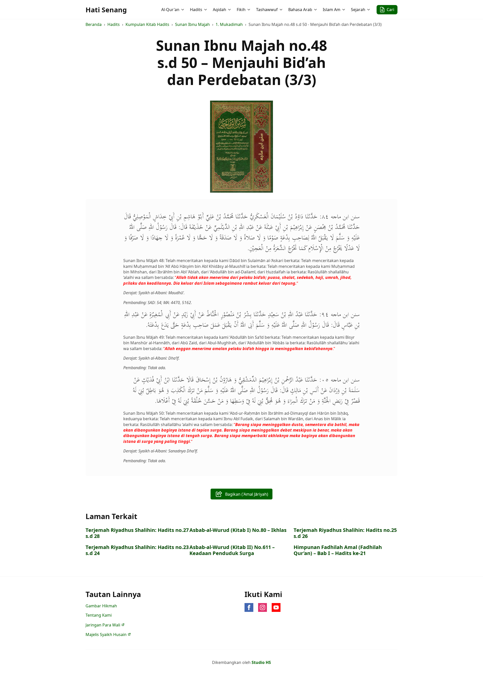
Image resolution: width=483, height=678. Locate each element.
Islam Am (331, 9)
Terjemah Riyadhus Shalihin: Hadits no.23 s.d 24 (137, 550)
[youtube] (276, 607)
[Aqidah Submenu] (230, 9)
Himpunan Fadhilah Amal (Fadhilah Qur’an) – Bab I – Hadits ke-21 (338, 550)
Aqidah (219, 9)
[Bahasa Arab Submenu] (316, 9)
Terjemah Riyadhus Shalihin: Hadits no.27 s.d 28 (137, 533)
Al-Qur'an (170, 9)
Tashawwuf (267, 9)
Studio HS (261, 662)
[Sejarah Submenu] (369, 9)
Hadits (196, 9)
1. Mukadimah (229, 24)
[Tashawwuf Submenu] (281, 9)
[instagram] (262, 607)
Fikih (241, 9)
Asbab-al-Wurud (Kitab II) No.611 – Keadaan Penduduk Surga (232, 550)
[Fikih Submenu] (249, 9)
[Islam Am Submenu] (344, 9)
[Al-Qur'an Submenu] (183, 9)
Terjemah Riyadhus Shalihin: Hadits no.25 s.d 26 (345, 533)
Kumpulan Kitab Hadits (147, 24)
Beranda (94, 24)
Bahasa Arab (300, 9)
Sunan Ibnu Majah (192, 24)
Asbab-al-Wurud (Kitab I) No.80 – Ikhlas (238, 530)
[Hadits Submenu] (206, 9)
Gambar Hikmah (101, 606)
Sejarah (358, 9)
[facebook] (249, 607)
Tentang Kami (99, 615)
